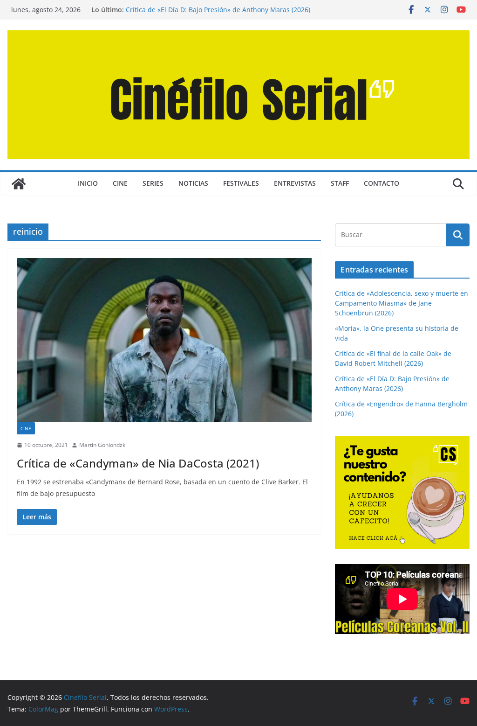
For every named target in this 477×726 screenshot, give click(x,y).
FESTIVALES (241, 183)
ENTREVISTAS (295, 183)
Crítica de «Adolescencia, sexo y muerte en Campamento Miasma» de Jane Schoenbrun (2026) (401, 303)
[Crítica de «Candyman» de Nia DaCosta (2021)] (164, 340)
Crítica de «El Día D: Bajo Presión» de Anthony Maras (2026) (218, 9)
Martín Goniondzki (103, 445)
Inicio (88, 183)
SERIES (153, 183)
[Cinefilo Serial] (18, 184)
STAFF (340, 183)
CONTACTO (381, 183)
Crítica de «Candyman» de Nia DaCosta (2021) (138, 463)
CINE (120, 183)
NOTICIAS (193, 183)
